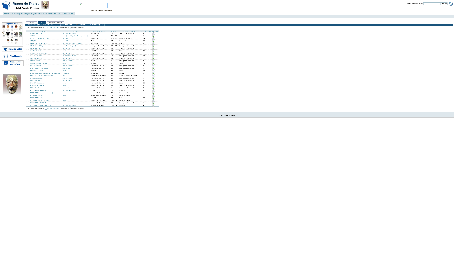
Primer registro (66, 24)
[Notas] (153, 33)
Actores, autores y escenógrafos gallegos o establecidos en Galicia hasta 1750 (38, 13)
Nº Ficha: (143, 31)
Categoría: (75, 31)
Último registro (97, 24)
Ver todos (81, 24)
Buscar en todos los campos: (414, 3)
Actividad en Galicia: (129, 31)
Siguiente (56, 27)
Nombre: (44, 31)
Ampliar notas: (153, 31)
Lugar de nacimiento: (99, 31)
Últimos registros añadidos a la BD (42, 24)
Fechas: (113, 31)
